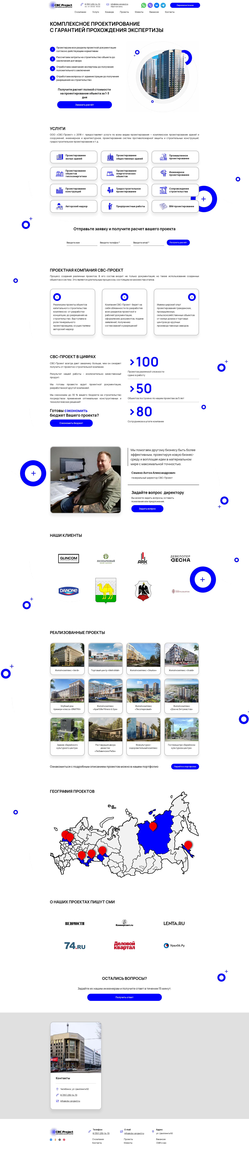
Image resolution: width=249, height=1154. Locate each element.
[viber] (150, 5)
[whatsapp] (143, 5)
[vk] (156, 5)
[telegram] (163, 5)
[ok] (56, 1140)
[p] (64, 1140)
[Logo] (60, 5)
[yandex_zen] (60, 1140)
